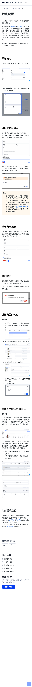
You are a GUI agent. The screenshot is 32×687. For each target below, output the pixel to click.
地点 (23, 8)
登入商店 (8, 587)
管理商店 (7, 8)
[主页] (12, 3)
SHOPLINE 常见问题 (2, 9)
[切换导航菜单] (29, 3)
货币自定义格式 (9, 565)
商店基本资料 (8, 568)
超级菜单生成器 (9, 571)
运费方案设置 (8, 562)
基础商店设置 (16, 8)
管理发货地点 (8, 559)
